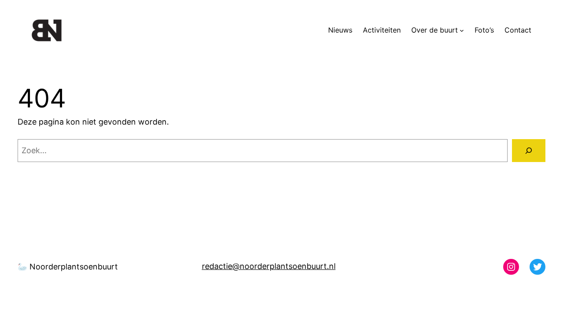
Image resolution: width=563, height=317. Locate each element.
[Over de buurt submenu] (462, 30)
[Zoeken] (528, 150)
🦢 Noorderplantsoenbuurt (68, 266)
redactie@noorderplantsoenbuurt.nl (269, 266)
